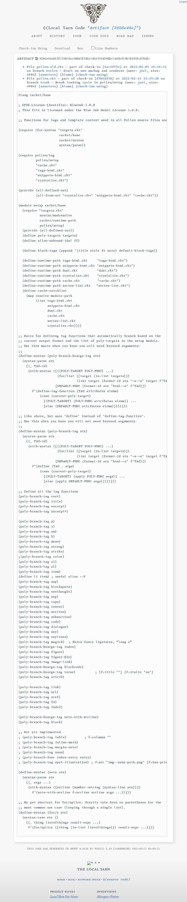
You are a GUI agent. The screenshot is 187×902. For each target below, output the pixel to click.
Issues (148, 36)
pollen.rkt (46, 78)
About (36, 36)
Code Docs (99, 36)
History (57, 36)
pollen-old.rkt (50, 67)
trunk (44, 82)
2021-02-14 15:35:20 (140, 78)
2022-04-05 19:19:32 (148, 67)
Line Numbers (106, 48)
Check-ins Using (33, 48)
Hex (80, 48)
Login (183, 1)
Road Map (125, 36)
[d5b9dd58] (104, 78)
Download (62, 48)
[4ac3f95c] (112, 67)
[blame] (67, 75)
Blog (71, 879)
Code (77, 36)
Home (61, 879)
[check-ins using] (91, 75)
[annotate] (48, 75)
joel (143, 71)
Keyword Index (89, 879)
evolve (52, 71)
